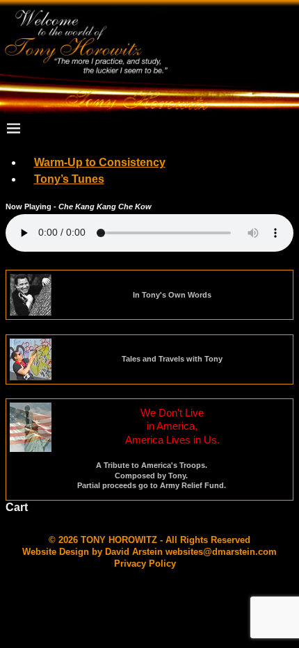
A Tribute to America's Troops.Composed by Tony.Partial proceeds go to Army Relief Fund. (151, 475)
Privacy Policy (145, 563)
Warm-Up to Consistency (99, 162)
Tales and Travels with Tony (172, 359)
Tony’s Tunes (69, 179)
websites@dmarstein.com (221, 551)
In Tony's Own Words (172, 295)
